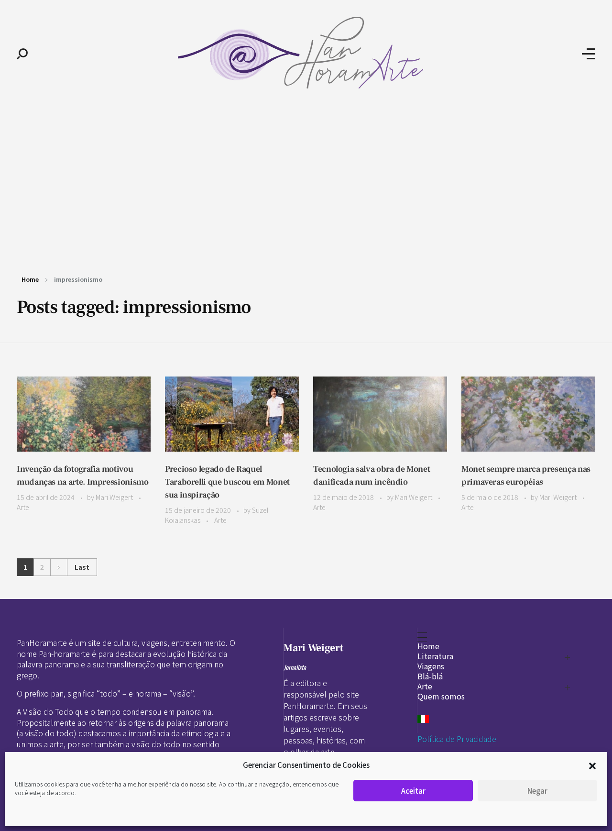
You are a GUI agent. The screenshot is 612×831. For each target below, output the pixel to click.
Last (82, 567)
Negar (537, 791)
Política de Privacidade (456, 738)
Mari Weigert (115, 497)
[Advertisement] (306, 181)
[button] (592, 765)
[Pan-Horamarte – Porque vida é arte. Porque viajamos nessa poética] (304, 53)
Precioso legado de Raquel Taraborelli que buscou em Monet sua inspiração (227, 482)
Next (58, 567)
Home (30, 279)
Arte (23, 507)
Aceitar (413, 791)
